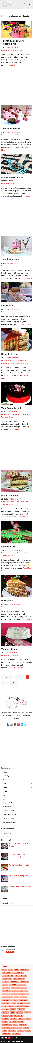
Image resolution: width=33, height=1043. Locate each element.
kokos (25, 991)
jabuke (24, 988)
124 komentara (15, 604)
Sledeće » (12, 683)
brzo (16, 969)
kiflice (19, 991)
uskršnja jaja (7, 1024)
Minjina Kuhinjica (18, 1041)
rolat (13, 1012)
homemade (6, 988)
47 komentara (14, 263)
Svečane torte (19, 135)
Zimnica (28, 1030)
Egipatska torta (9, 546)
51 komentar (14, 309)
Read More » (14, 65)
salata (5, 1015)
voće (4, 1031)
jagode (5, 991)
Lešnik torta (7, 305)
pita (28, 1003)
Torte (16, 50)
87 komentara (14, 358)
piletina (21, 1003)
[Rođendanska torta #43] (16, 164)
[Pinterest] (12, 1038)
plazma (11, 1006)
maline (23, 997)
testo (28, 1018)
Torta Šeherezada (10, 259)
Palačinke (6, 1003)
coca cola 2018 (8, 975)
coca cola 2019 (21, 975)
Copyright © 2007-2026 (7, 1041)
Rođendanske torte (7, 50)
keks (12, 991)
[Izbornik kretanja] (30, 4)
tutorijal (13, 1021)
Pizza (4, 1006)
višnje (26, 1027)
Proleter (5, 1012)
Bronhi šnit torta (9, 495)
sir (11, 1015)
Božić (10, 969)
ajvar (4, 969)
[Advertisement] (16, 85)
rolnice (19, 1012)
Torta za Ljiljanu (9, 649)
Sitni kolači (19, 1015)
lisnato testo (7, 997)
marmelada (6, 1000)
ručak (27, 1012)
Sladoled (5, 1018)
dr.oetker (24, 982)
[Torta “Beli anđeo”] (16, 115)
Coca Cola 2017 (18, 972)
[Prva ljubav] (16, 586)
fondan (5, 984)
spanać (21, 1018)
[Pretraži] (24, 4)
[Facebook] (2, 1038)
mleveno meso (23, 1000)
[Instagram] (9, 1038)
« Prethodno (7, 677)
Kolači (12, 994)
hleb (23, 984)
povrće (13, 1009)
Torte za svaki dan (25, 266)
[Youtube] (6, 1038)
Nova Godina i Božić (8, 360)
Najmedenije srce (10, 354)
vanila (15, 1024)
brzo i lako (25, 969)
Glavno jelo (15, 985)
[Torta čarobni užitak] (16, 393)
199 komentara (15, 550)
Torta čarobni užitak (11, 408)
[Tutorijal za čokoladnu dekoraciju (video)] (16, 29)
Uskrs (21, 1021)
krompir (19, 994)
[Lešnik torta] (16, 292)
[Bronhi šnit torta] (16, 481)
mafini (16, 997)
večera (23, 1024)
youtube (12, 1031)
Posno (5, 1009)
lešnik (26, 994)
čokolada (6, 1034)
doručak (14, 982)
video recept (15, 1028)
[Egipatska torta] (16, 532)
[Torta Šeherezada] (16, 246)
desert (5, 982)
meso (14, 1000)
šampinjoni (16, 1034)
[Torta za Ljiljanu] (16, 634)
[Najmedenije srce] (16, 339)
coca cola (6, 972)
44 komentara (14, 412)
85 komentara (14, 499)
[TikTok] (16, 1038)
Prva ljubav (7, 600)
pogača (18, 1006)
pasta (13, 1003)
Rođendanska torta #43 (12, 177)
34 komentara (14, 47)
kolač (5, 994)
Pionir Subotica (21, 360)
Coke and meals (19, 979)
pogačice (26, 1006)
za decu (20, 1030)
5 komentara (14, 132)
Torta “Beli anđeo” (10, 128)
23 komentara (14, 181)
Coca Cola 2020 (7, 978)
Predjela (21, 1009)
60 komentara (14, 653)
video (5, 1028)
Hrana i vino (16, 988)
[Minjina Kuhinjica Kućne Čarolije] (6, 4)
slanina (13, 1018)
